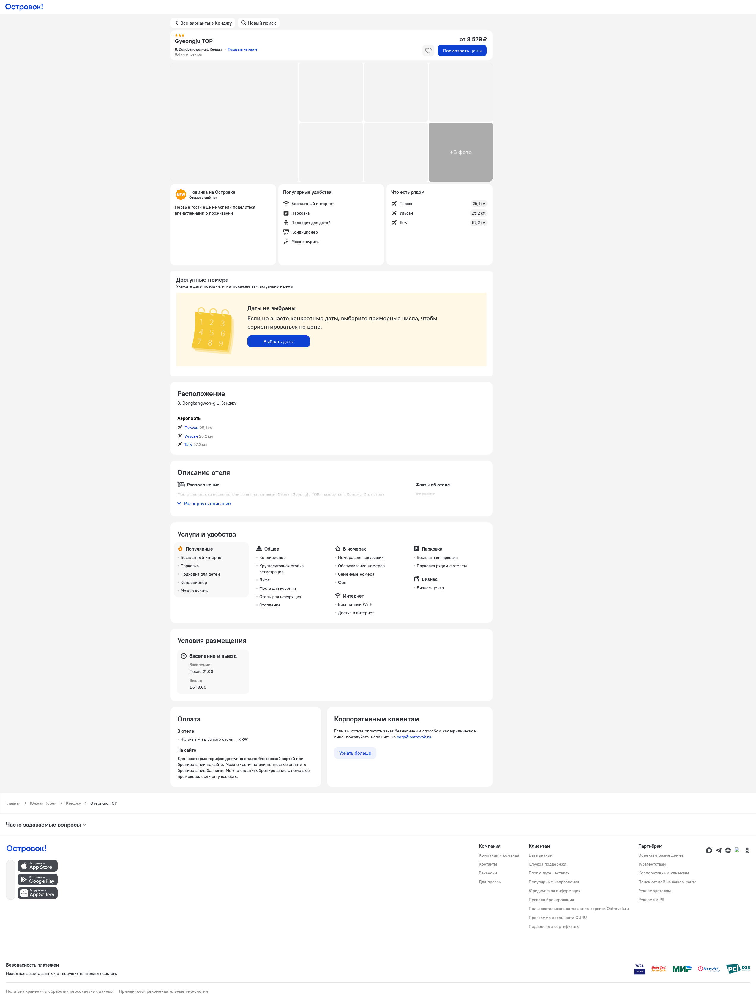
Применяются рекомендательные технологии (163, 991)
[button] (234, 122)
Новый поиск (262, 23)
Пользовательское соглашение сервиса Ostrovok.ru (579, 908)
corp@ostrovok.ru (414, 737)
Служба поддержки (547, 864)
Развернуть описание (207, 503)
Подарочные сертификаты (554, 926)
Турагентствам (652, 864)
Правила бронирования (551, 899)
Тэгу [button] (188, 444)
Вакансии (488, 873)
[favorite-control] (428, 50)
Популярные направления (554, 882)
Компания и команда (499, 855)
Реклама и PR (651, 899)
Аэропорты (189, 418)
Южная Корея (43, 803)
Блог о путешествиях (549, 873)
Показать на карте (242, 49)
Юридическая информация (554, 890)
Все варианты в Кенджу (206, 23)
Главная (13, 803)
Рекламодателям (654, 890)
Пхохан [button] (191, 428)
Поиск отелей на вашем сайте (667, 882)
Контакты (488, 864)
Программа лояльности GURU (558, 917)
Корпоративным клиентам (663, 873)
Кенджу (73, 803)
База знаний (541, 855)
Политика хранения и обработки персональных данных (59, 991)
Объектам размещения (660, 855)
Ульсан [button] (191, 436)
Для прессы (490, 882)
